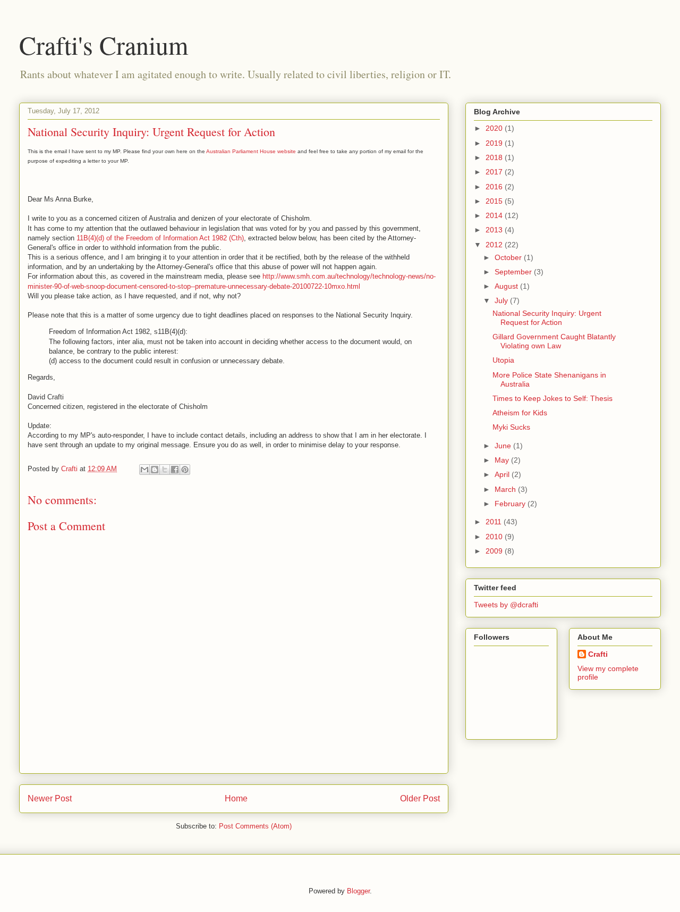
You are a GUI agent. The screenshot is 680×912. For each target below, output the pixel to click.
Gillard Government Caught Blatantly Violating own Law (554, 341)
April (503, 474)
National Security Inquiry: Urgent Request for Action (546, 318)
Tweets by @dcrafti (506, 604)
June (504, 445)
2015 (495, 201)
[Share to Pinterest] (185, 469)
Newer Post (50, 798)
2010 (495, 536)
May (503, 460)
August (507, 286)
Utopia (503, 360)
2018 (495, 157)
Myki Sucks (511, 427)
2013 (495, 229)
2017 (495, 172)
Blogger (358, 891)
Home (236, 798)
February (511, 503)
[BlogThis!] (154, 469)
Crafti (598, 654)
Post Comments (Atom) (255, 826)
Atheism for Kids (519, 412)
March (506, 489)
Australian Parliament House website (251, 151)
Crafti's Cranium (103, 45)
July (502, 300)
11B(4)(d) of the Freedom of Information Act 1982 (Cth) (160, 238)
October (509, 257)
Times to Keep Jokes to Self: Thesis (552, 398)
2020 (495, 128)
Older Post (420, 798)
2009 (495, 551)
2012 (495, 244)
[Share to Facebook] (174, 469)
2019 (495, 143)
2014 (495, 215)
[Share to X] (164, 469)
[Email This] (144, 469)
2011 (495, 521)
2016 (495, 186)
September (514, 271)
